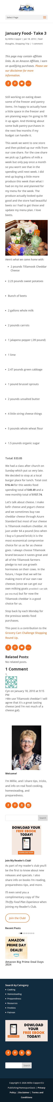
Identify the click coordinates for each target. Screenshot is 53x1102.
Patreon (11, 1009)
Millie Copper (14, 39)
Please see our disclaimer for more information (26, 70)
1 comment (37, 43)
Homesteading (14, 991)
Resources (12, 1000)
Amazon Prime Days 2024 (21, 962)
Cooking (11, 986)
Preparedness (14, 996)
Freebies (11, 1005)
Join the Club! (17, 918)
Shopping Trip (22, 43)
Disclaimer (23, 1089)
